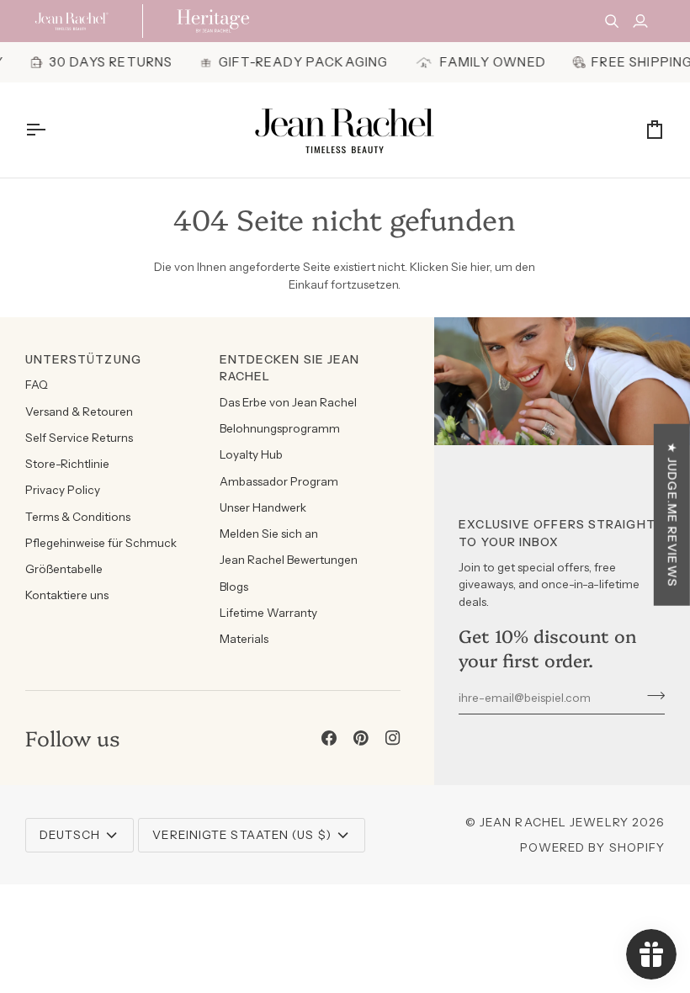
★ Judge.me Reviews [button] (672, 515)
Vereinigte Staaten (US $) (242, 835)
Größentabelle (64, 569)
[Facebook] (329, 738)
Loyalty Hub (251, 454)
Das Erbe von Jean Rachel (288, 402)
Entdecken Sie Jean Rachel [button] (290, 368)
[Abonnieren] (651, 695)
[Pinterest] (361, 738)
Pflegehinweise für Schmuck (101, 543)
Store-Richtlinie (67, 463)
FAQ (36, 384)
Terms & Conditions (77, 516)
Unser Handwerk (263, 507)
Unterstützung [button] (83, 359)
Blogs (234, 586)
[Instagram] (393, 738)
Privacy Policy (62, 489)
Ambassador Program (279, 481)
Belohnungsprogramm (280, 428)
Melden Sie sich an (269, 533)
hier (480, 266)
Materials (244, 638)
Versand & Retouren (79, 411)
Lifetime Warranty (268, 612)
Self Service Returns (79, 437)
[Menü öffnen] (50, 130)
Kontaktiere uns (67, 595)
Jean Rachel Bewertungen (289, 559)
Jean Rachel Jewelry (554, 822)
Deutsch (70, 835)
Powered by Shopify (593, 847)
